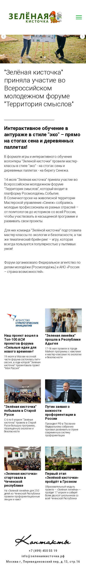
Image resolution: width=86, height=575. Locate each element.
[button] (43, 516)
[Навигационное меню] (79, 17)
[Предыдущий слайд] (3, 36)
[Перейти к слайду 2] (45, 57)
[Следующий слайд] (82, 36)
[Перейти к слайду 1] (41, 57)
